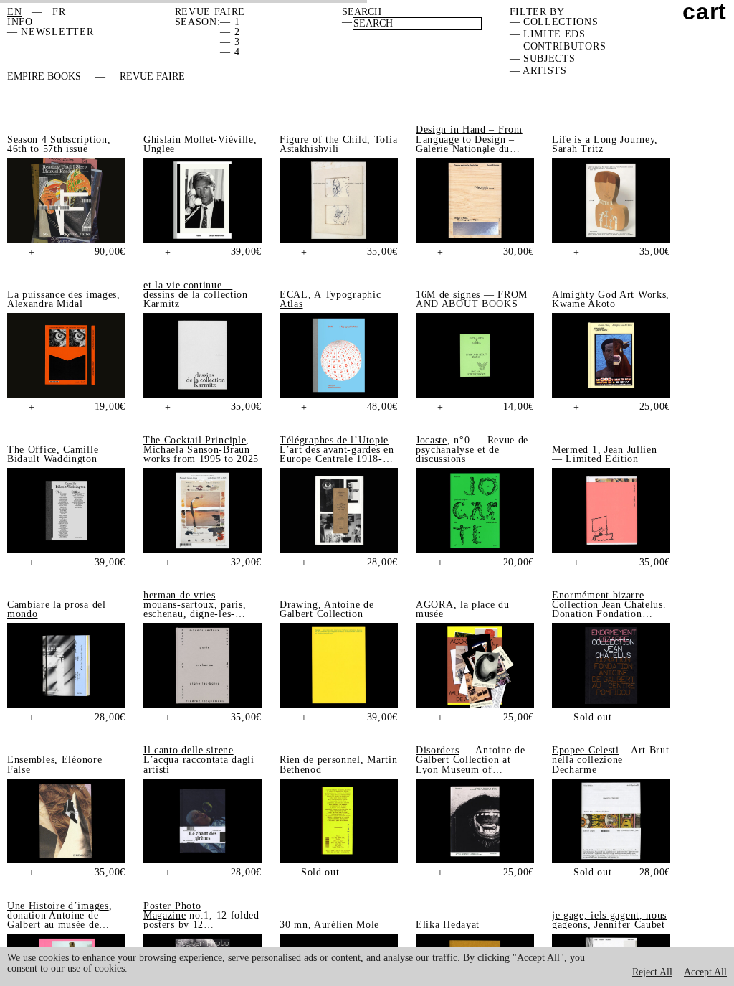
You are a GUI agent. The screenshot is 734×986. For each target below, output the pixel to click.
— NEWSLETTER (50, 32)
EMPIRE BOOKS (44, 77)
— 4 (229, 52)
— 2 (229, 32)
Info (20, 22)
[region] (367, 966)
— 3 (229, 42)
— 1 (229, 22)
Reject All (652, 972)
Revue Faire (152, 77)
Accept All (705, 972)
